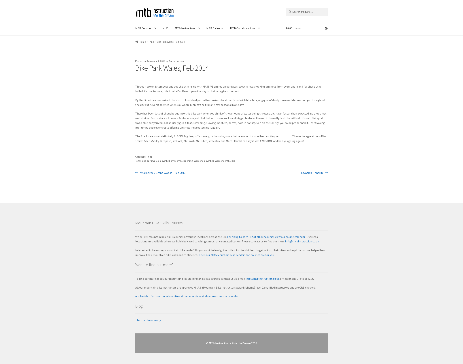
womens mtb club (225, 160)
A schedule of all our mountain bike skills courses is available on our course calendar (186, 296)
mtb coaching (185, 160)
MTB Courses (143, 28)
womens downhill (204, 160)
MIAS (165, 28)
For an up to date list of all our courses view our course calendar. (266, 237)
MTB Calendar (215, 28)
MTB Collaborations (242, 28)
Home (143, 41)
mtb (173, 160)
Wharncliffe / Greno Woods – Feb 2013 (162, 173)
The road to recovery (148, 320)
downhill (165, 160)
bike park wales (150, 160)
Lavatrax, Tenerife (312, 173)
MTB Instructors (185, 28)
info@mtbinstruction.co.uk (302, 241)
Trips (151, 41)
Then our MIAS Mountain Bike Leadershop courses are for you (236, 255)
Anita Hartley (176, 61)
